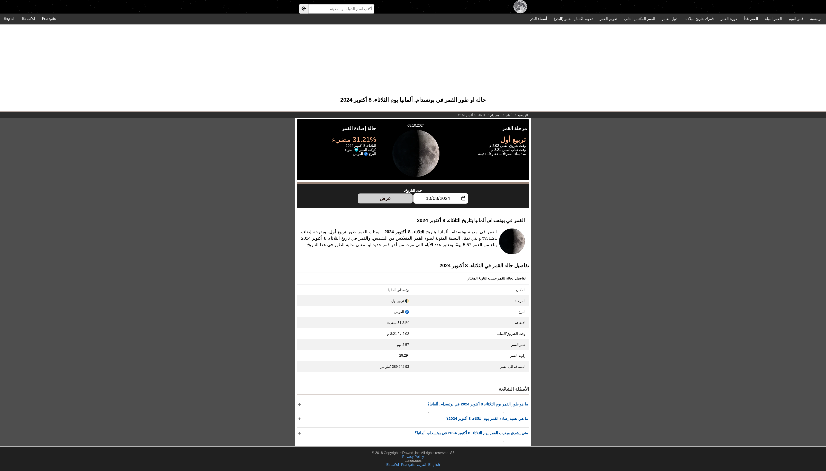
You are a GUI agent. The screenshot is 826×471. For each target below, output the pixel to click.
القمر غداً (751, 19)
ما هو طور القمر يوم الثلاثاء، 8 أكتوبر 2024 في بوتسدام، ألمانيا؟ (477, 404)
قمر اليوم (796, 19)
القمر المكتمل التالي (639, 19)
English (9, 19)
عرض (385, 198)
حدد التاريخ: (413, 190)
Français (49, 19)
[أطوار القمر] (520, 7)
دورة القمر (729, 19)
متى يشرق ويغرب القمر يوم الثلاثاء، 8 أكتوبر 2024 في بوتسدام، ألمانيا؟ (471, 433)
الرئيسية (816, 19)
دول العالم (670, 19)
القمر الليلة (773, 19)
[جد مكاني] (303, 9)
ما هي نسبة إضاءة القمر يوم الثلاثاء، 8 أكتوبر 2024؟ (487, 418)
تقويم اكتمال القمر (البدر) (573, 19)
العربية (421, 464)
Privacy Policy (413, 457)
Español (28, 19)
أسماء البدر (538, 19)
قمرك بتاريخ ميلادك (699, 19)
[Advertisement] (413, 62)
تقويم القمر (608, 19)
